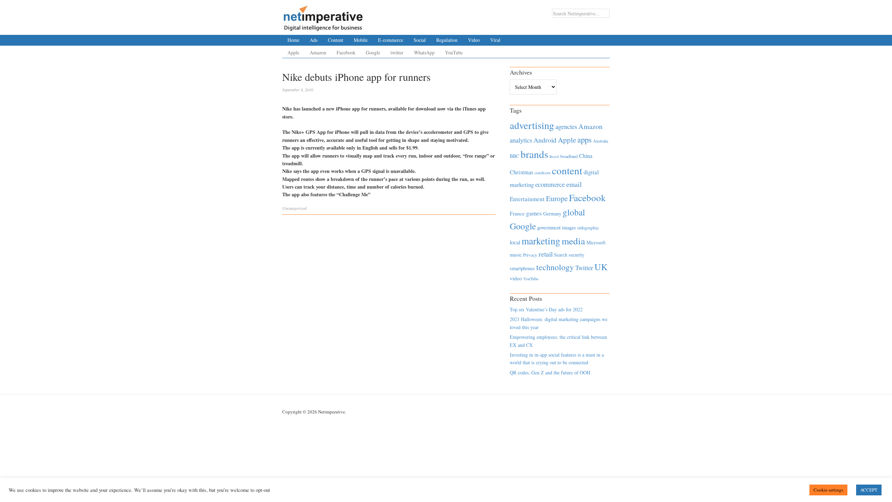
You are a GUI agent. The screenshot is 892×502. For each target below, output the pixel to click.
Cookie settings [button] (828, 490)
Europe (557, 198)
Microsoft (596, 242)
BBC (514, 156)
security (576, 254)
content (567, 170)
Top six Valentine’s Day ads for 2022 (546, 309)
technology (555, 267)
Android (544, 140)
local (515, 242)
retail (546, 254)
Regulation (446, 40)
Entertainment (527, 199)
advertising (532, 125)
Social (420, 40)
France (517, 213)
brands (534, 154)
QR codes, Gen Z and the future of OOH (550, 372)
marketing (541, 240)
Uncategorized (294, 208)
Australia (600, 141)
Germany (552, 213)
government (549, 227)
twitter (397, 52)
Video (474, 40)
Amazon (318, 52)
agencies (566, 126)
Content (335, 40)
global (574, 212)
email (574, 184)
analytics (521, 140)
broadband (569, 156)
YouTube (454, 52)
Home (293, 40)
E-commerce (390, 40)
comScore (543, 172)
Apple (293, 52)
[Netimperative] (323, 16)
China (585, 155)
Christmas (521, 172)
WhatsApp (424, 52)
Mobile (361, 40)
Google (373, 52)
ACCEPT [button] (868, 490)
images (569, 227)
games (534, 213)
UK (601, 267)
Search (560, 254)
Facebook (346, 52)
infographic (588, 228)
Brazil (554, 156)
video (516, 278)
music (516, 254)
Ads (313, 40)
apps (584, 139)
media (573, 240)
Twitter (584, 268)
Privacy (530, 255)
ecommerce (550, 184)
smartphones (522, 268)
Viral (495, 40)
